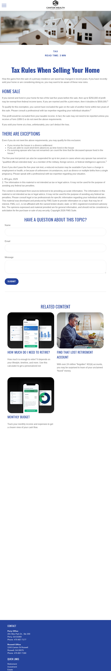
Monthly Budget (18, 416)
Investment (12, 667)
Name (8, 225)
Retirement (12, 664)
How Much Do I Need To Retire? (28, 352)
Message (9, 257)
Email (7, 241)
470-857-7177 (20, 640)
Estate (10, 670)
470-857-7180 (20, 653)
